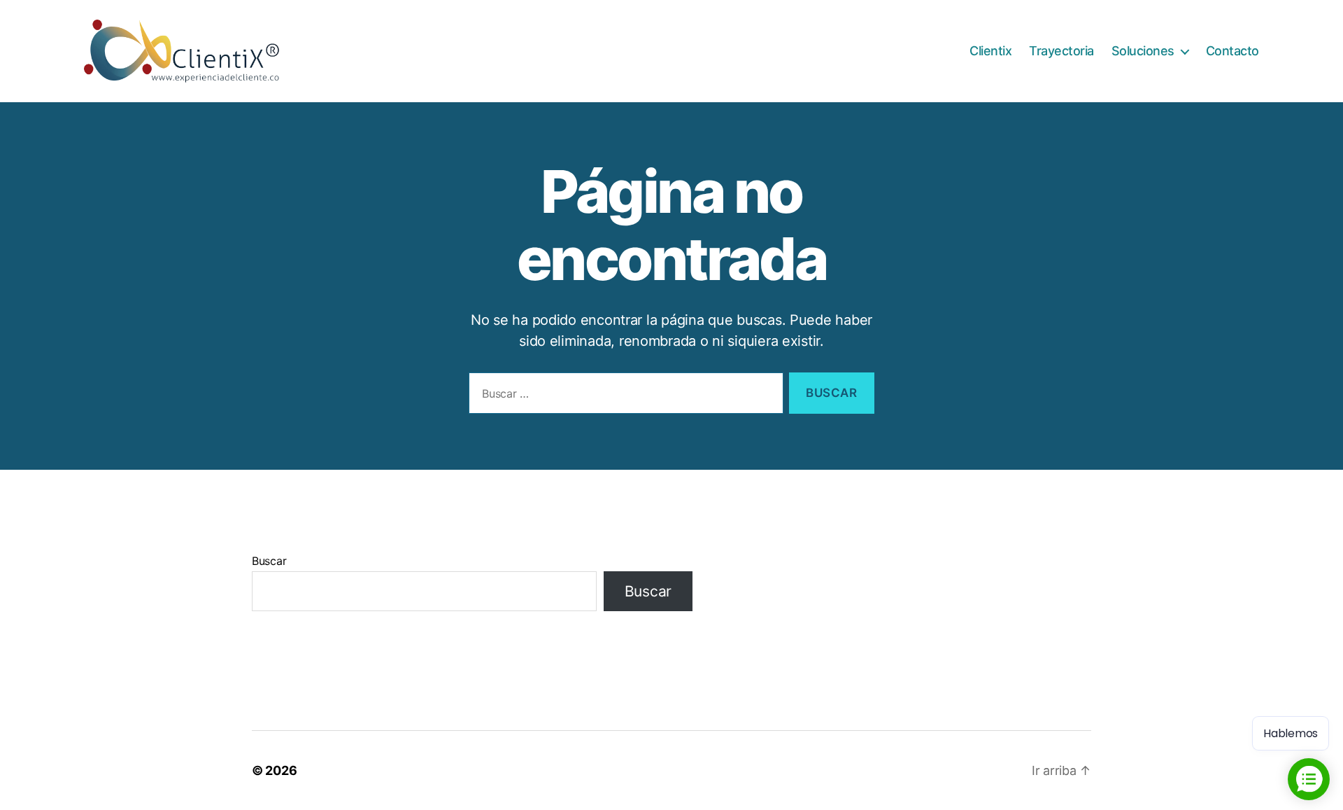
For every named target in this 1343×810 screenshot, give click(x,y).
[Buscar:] (623, 395)
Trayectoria (1061, 50)
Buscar (269, 561)
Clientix (990, 50)
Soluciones (1142, 50)
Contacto (1232, 50)
